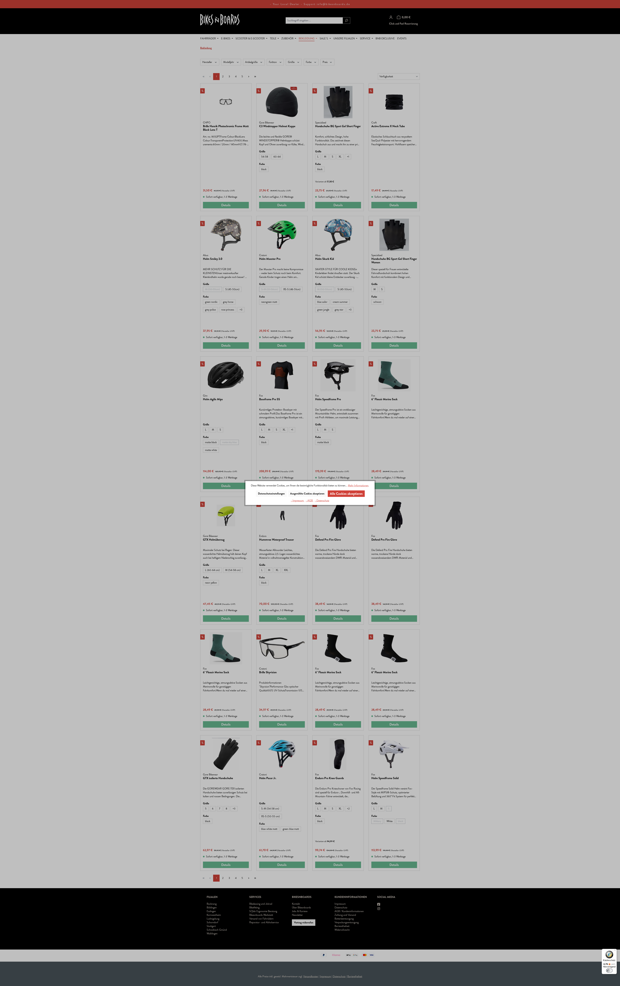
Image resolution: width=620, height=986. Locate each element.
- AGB (309, 500)
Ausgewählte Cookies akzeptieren (307, 493)
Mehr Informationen (358, 485)
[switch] (609, 970)
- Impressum (297, 500)
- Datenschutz (322, 500)
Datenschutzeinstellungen (271, 493)
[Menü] (615, 951)
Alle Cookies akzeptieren (346, 493)
